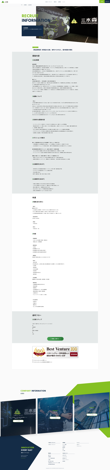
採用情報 (25, 5)
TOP (21, 4)
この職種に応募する (54, 338)
